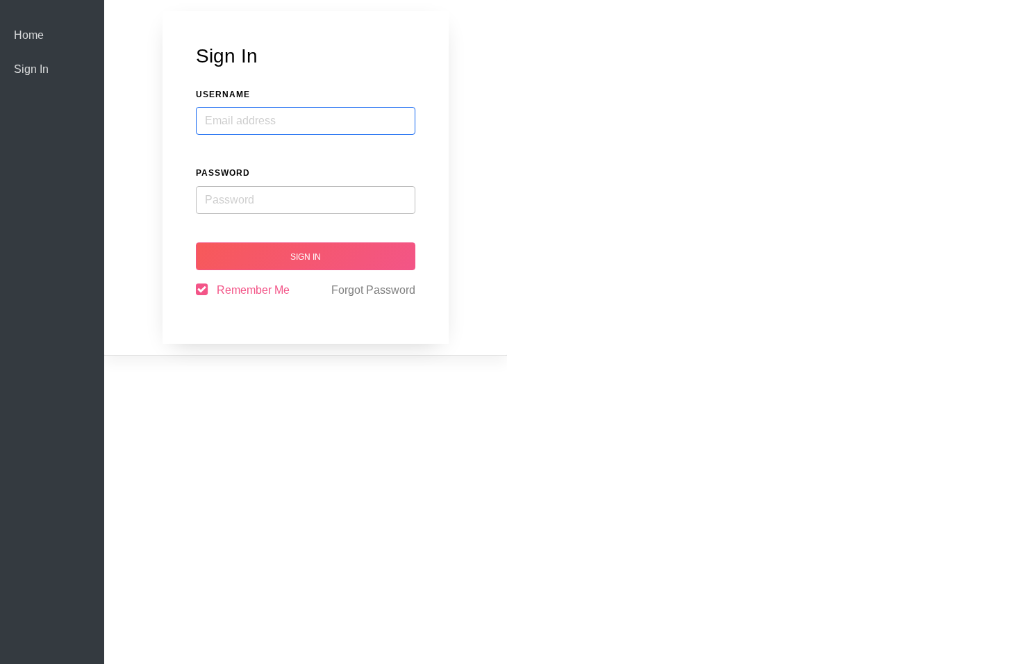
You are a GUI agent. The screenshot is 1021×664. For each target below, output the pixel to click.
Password (223, 173)
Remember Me (253, 290)
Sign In (31, 69)
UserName (223, 94)
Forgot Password (373, 290)
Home (29, 35)
